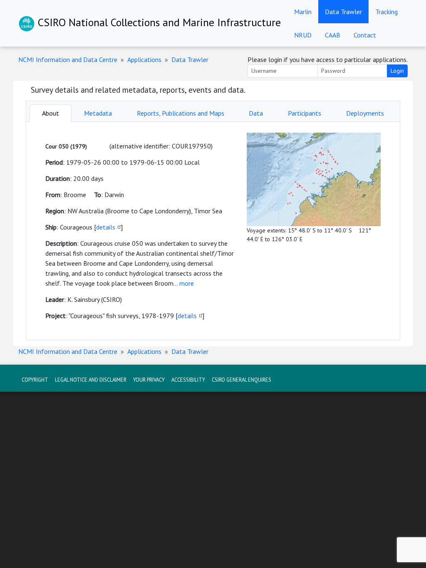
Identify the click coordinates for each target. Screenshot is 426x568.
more (186, 283)
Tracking (386, 11)
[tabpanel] (213, 230)
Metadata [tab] (98, 113)
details (105, 227)
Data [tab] (256, 113)
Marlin (303, 11)
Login (397, 70)
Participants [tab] (304, 113)
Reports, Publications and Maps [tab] (180, 113)
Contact (365, 35)
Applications (144, 59)
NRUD (303, 35)
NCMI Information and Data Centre (67, 59)
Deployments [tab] (365, 113)
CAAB (332, 35)
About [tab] (50, 113)
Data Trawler (343, 11)
